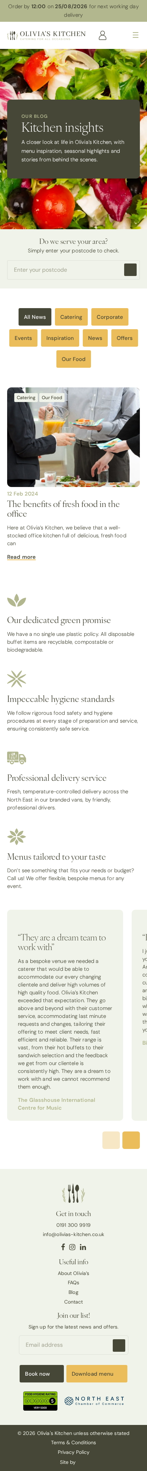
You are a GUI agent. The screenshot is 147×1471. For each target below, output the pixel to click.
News (95, 338)
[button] (131, 1140)
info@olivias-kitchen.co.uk (74, 1234)
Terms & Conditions (73, 1442)
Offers (125, 338)
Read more (21, 556)
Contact (73, 1302)
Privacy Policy (74, 1452)
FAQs (74, 1282)
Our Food (74, 359)
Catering (71, 316)
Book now (37, 1373)
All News (35, 316)
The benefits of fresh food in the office (63, 508)
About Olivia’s (74, 1273)
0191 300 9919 (73, 1225)
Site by (68, 1462)
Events (23, 338)
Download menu (93, 1373)
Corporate (110, 316)
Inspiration (60, 338)
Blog (73, 1292)
